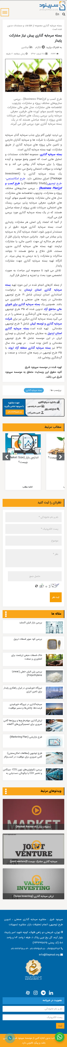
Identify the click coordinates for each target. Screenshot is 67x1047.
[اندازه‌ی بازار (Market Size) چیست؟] (23, 444)
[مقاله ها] (6, 614)
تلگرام (38, 47)
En (57, 14)
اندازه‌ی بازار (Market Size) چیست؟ (23, 459)
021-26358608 (15, 412)
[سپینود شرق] (52, 6)
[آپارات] (27, 993)
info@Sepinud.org (49, 955)
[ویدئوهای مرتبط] (6, 791)
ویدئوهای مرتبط (51, 791)
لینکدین (25, 47)
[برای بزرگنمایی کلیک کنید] (33, 75)
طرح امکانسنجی (15, 178)
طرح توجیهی (54, 183)
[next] (60, 456)
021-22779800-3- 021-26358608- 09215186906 (36, 949)
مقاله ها (56, 613)
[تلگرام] (43, 993)
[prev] (6, 456)
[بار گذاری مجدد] (36, 586)
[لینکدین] (51, 993)
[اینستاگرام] (35, 993)
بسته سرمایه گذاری (34, 390)
